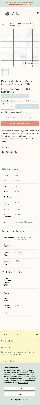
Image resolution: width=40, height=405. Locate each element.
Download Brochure (20, 123)
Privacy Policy (23, 383)
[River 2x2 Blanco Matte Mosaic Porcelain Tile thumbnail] (4, 71)
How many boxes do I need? (15, 96)
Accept (19, 388)
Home (3, 24)
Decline (19, 394)
